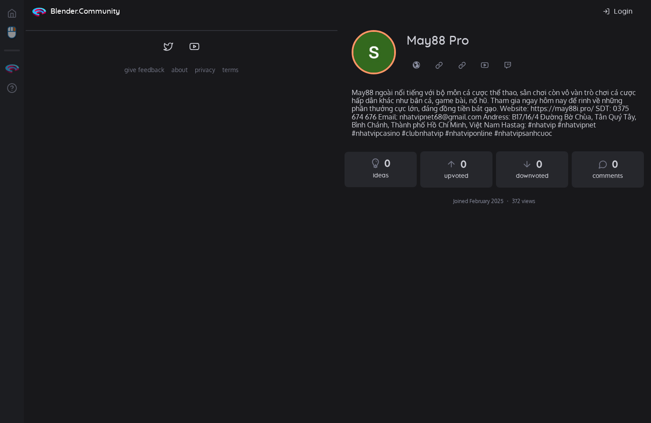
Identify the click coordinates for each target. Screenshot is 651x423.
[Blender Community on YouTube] (194, 47)
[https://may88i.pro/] (416, 64)
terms (230, 69)
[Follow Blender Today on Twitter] (168, 47)
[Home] (39, 11)
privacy (205, 69)
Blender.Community (85, 11)
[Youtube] (485, 64)
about (179, 69)
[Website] (439, 64)
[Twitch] (508, 64)
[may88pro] (374, 52)
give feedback (144, 69)
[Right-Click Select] (12, 32)
